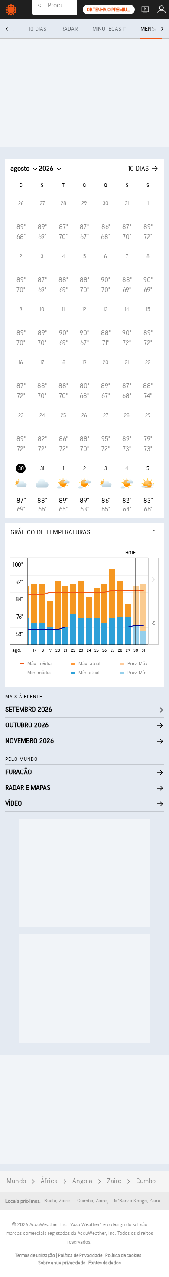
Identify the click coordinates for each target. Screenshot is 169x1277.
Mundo (16, 1181)
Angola (82, 1181)
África (49, 1181)
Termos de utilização (35, 1255)
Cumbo (146, 1181)
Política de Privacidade (80, 1255)
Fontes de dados (104, 1263)
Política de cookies (123, 1255)
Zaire (114, 1181)
